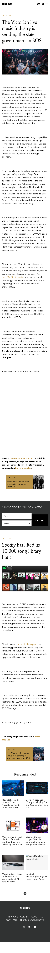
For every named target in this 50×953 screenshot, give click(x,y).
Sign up (39, 521)
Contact (11, 920)
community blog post (26, 644)
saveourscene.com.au (22, 459)
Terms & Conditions (32, 920)
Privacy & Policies (18, 917)
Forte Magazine (23, 468)
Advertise (37, 917)
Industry (6, 16)
